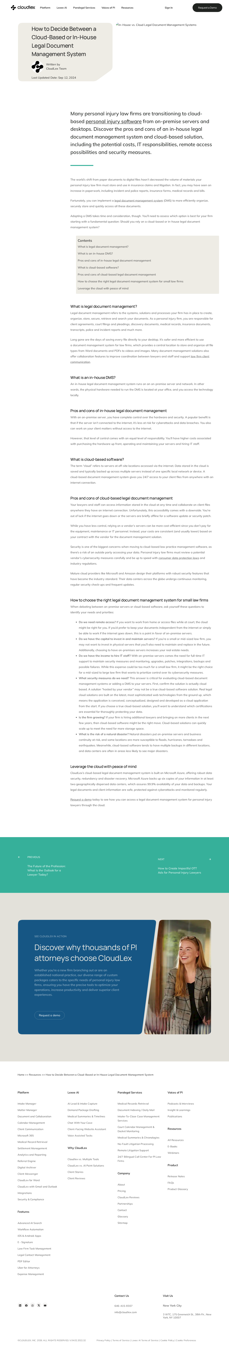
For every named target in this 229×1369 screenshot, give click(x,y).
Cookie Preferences (186, 1340)
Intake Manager (27, 1103)
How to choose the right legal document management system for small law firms (130, 281)
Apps (38, 1235)
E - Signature (25, 1242)
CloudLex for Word (29, 1180)
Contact (122, 1209)
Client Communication (30, 1129)
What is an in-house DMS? (95, 253)
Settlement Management (32, 1148)
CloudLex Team (56, 68)
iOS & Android (26, 1235)
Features (23, 1211)
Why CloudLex (77, 1148)
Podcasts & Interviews (181, 1103)
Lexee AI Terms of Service (144, 1340)
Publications (175, 1116)
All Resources (176, 1139)
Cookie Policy (167, 1340)
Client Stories (75, 1171)
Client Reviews (76, 1178)
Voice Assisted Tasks (80, 1135)
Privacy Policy (104, 1340)
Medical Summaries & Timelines (86, 1116)
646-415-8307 (123, 1305)
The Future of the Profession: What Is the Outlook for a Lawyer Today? (46, 870)
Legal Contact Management (34, 1254)
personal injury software (114, 121)
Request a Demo (207, 7)
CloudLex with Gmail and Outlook (37, 1186)
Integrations (25, 1193)
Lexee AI (62, 7)
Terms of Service (121, 1340)
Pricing (122, 1190)
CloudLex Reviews (129, 1197)
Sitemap (123, 1222)
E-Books (172, 1146)
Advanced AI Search (30, 1222)
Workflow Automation (31, 1229)
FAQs (171, 1182)
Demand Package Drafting (83, 1110)
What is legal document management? (103, 246)
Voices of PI (108, 7)
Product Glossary (178, 1189)
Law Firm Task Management (34, 1248)
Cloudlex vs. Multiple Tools (83, 1159)
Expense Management (31, 1273)
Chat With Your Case (80, 1122)
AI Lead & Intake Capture (83, 1103)
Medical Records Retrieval (133, 1103)
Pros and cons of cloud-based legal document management (117, 274)
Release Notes (176, 1176)
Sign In (169, 7)
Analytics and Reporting (32, 1154)
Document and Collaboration (34, 1116)
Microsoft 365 (26, 1135)
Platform (45, 7)
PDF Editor (24, 1261)
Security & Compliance (31, 1199)
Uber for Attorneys (29, 1267)
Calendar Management (31, 1122)
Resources (127, 7)
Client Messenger (28, 1173)
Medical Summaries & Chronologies (138, 1137)
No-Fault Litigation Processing (136, 1143)
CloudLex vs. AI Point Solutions (86, 1165)
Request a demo (81, 799)
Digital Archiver (27, 1167)
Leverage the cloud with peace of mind (103, 288)
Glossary (123, 1216)
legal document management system (138, 200)
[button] (156, 6)
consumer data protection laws (179, 558)
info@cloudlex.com (125, 1312)
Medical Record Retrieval (33, 1141)
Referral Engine (27, 1161)
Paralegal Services (84, 7)
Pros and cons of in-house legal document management (114, 260)
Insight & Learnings (179, 1110)
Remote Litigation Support (133, 1150)
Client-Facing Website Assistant (87, 1129)
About (121, 1184)
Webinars (173, 1152)
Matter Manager (27, 1110)
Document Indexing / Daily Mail (136, 1110)
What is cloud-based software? (98, 267)
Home (21, 1074)
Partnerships (125, 1203)
